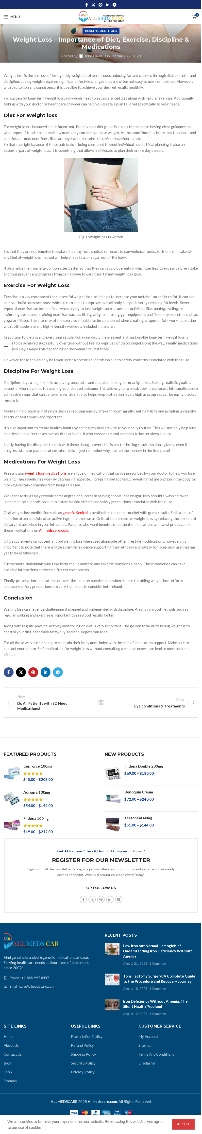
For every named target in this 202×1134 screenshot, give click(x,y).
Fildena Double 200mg (143, 766)
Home (8, 1036)
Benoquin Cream (138, 792)
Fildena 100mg (36, 818)
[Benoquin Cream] (113, 799)
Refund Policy (82, 1045)
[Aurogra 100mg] (12, 799)
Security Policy (83, 1063)
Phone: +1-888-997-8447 (29, 978)
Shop (8, 1072)
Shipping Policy (83, 1054)
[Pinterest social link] (100, 4)
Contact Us (13, 1054)
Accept (183, 1124)
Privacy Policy (83, 1072)
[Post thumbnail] (112, 954)
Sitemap (10, 1081)
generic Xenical (75, 512)
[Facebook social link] (87, 4)
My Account (148, 1036)
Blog (8, 1063)
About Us (11, 1045)
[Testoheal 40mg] (113, 824)
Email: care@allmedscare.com (32, 986)
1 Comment (157, 963)
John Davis (93, 56)
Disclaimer (147, 1063)
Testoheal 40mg (138, 818)
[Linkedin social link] (107, 4)
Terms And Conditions (156, 1054)
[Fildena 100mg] (12, 825)
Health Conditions (101, 31)
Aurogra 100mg (36, 792)
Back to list (101, 702)
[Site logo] (101, 16)
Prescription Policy (86, 1036)
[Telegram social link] (114, 4)
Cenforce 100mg (37, 766)
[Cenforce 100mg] (12, 773)
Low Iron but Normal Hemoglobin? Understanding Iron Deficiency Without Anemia (157, 951)
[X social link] (93, 4)
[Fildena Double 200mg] (113, 773)
